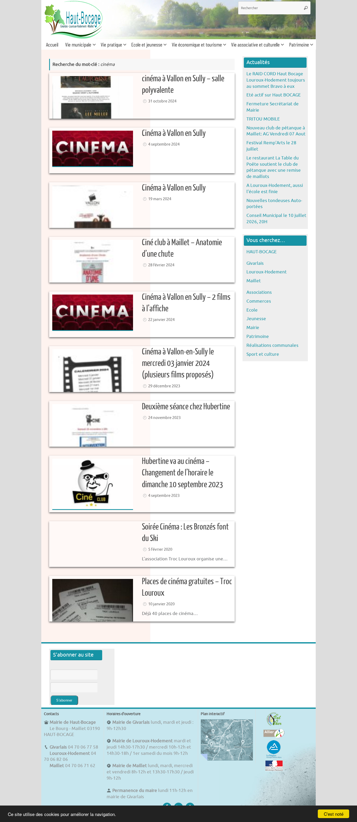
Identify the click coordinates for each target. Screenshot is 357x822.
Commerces (258, 301)
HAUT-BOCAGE (261, 252)
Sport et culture (262, 354)
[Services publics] (274, 769)
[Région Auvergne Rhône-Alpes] (274, 757)
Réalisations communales (272, 345)
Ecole (252, 310)
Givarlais (255, 263)
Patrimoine (257, 336)
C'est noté (333, 813)
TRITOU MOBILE (263, 119)
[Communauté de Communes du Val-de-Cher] (274, 725)
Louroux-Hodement (266, 272)
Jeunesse (256, 318)
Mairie (252, 327)
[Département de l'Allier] (273, 736)
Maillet (253, 281)
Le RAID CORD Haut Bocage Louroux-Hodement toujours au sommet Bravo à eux (275, 80)
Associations (259, 292)
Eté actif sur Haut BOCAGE (273, 95)
